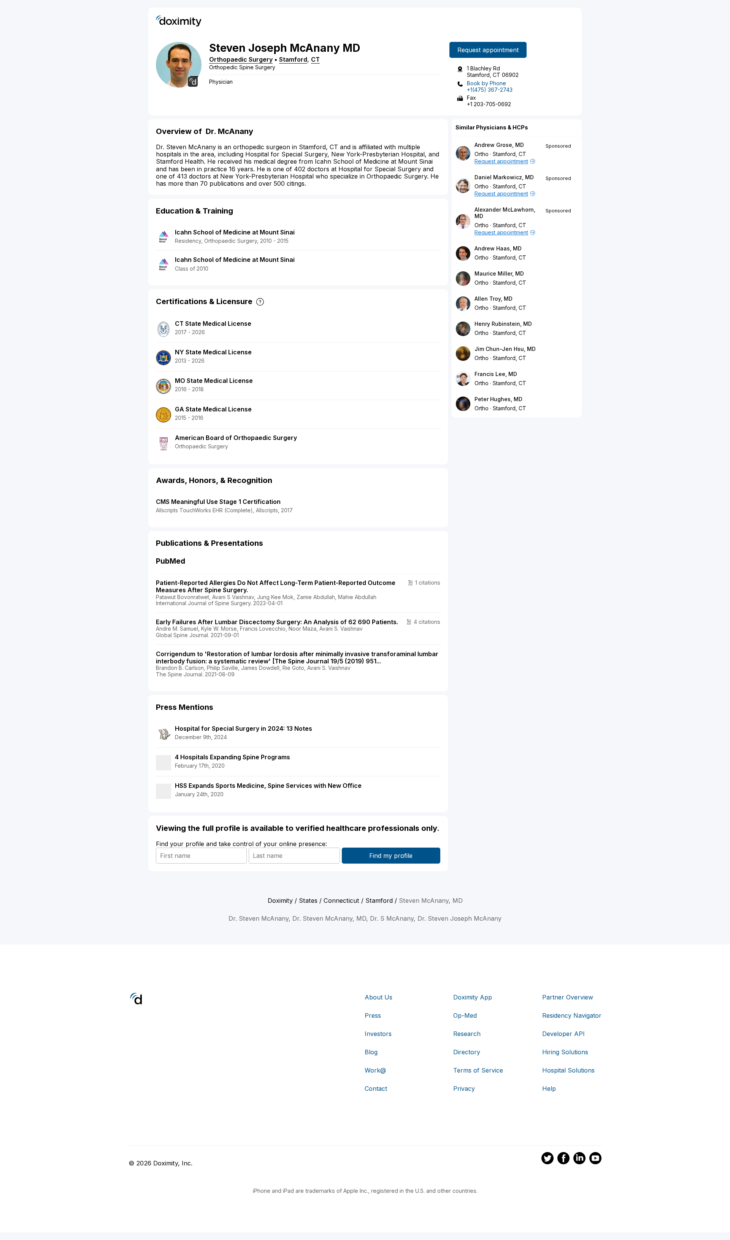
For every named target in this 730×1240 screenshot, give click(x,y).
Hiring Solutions (565, 1052)
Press (373, 1015)
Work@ (375, 1070)
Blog (371, 1052)
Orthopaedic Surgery (241, 59)
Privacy (464, 1088)
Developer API (563, 1034)
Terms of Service (478, 1070)
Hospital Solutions (568, 1070)
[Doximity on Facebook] (563, 1159)
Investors (378, 1034)
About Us (378, 997)
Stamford (293, 59)
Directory (466, 1052)
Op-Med (465, 1015)
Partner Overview (567, 997)
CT (315, 59)
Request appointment (488, 50)
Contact (376, 1088)
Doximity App (472, 997)
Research (467, 1034)
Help (549, 1088)
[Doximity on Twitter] (547, 1159)
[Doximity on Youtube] (595, 1159)
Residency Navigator (571, 1015)
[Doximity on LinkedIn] (579, 1159)
